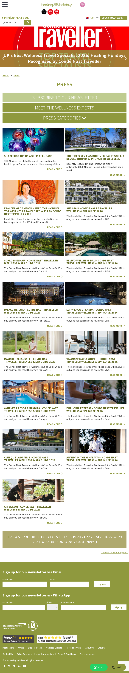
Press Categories (62, 118)
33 (47, 541)
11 (38, 537)
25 (102, 537)
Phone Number (68, 602)
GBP (92, 17)
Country (51, 602)
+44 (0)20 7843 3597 (16, 18)
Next (91, 541)
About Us (89, 647)
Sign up (102, 584)
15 (56, 537)
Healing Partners (73, 647)
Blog (30, 647)
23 (92, 537)
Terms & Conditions (67, 654)
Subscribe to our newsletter (64, 98)
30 (34, 541)
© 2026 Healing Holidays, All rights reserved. (23, 660)
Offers (21, 647)
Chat (101, 667)
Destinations (8, 647)
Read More (116, 175)
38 (70, 541)
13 (47, 537)
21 (83, 537)
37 (65, 541)
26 (106, 537)
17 (65, 537)
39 (75, 541)
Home (6, 75)
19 (74, 537)
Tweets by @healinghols (114, 552)
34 (52, 541)
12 (42, 537)
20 (79, 537)
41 (84, 541)
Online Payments (24, 654)
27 (111, 537)
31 (38, 541)
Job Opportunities (45, 654)
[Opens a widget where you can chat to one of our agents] (117, 667)
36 (61, 541)
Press (17, 75)
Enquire (101, 647)
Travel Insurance (87, 654)
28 (115, 537)
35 (56, 541)
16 (60, 537)
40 (79, 541)
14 (51, 537)
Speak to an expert (114, 17)
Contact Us (8, 654)
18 (70, 537)
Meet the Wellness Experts (64, 108)
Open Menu (4, 4)
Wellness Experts (54, 647)
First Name (8, 579)
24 (97, 537)
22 (88, 537)
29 (120, 537)
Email (52, 579)
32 (43, 541)
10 (33, 537)
